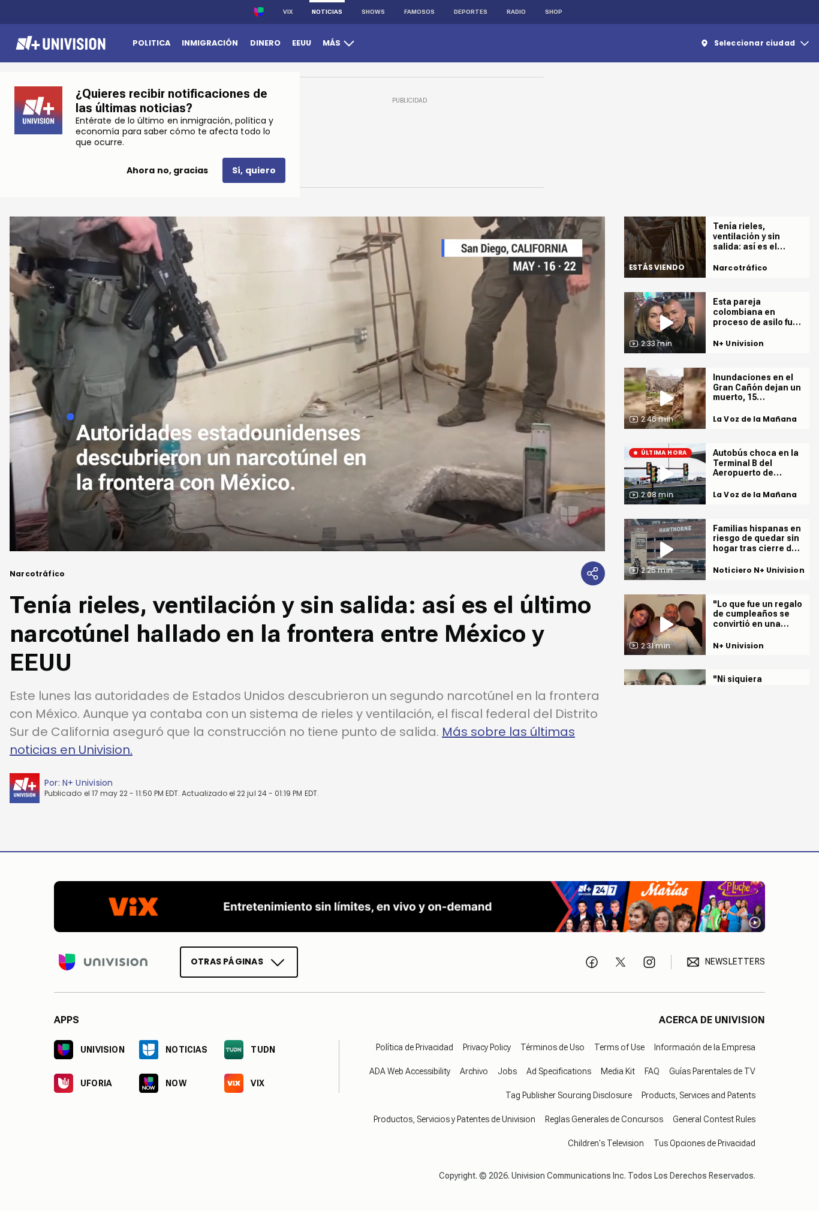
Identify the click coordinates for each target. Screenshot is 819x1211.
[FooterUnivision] (103, 962)
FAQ (652, 1071)
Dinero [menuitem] (265, 43)
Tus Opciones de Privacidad (704, 1143)
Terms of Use (619, 1047)
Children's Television (606, 1143)
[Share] (593, 573)
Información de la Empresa (704, 1047)
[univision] (59, 43)
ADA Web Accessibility (409, 1071)
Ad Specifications (558, 1071)
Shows (373, 11)
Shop (553, 11)
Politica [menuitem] (151, 43)
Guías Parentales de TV (712, 1071)
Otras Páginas (227, 961)
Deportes (470, 11)
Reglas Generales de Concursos (604, 1119)
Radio (516, 11)
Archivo (474, 1071)
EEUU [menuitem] (301, 43)
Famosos (419, 11)
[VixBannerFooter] (409, 906)
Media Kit (618, 1071)
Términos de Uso (552, 1047)
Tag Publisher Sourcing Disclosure (568, 1095)
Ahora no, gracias (167, 170)
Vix (288, 11)
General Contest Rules (714, 1119)
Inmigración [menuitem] (210, 43)
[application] (307, 384)
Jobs (507, 1071)
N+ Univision (87, 782)
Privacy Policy (487, 1047)
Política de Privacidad (414, 1047)
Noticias (327, 11)
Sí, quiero (254, 170)
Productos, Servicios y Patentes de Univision (454, 1119)
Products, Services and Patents (698, 1095)
